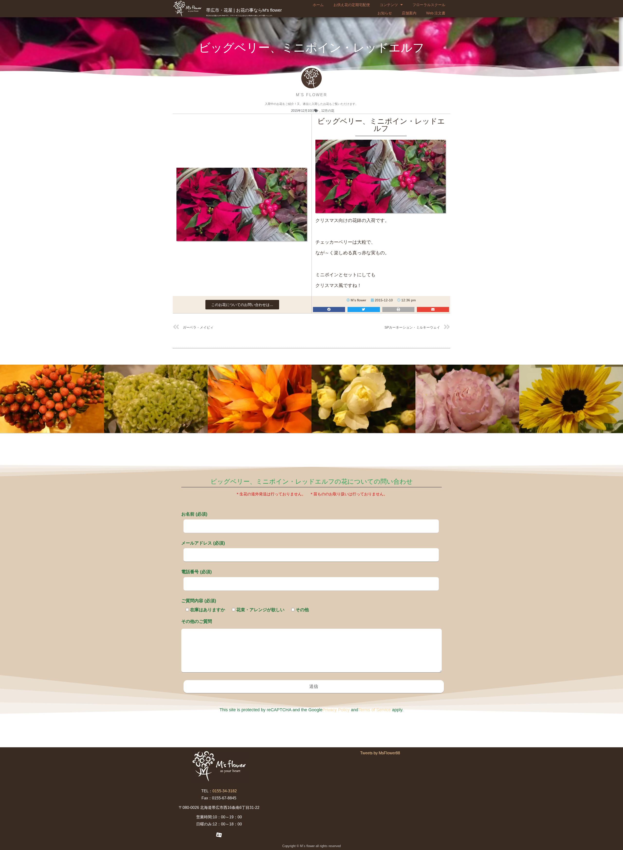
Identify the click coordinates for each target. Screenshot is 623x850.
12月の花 (327, 110)
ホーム (318, 5)
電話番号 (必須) (196, 571)
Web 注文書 (435, 13)
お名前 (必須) (194, 514)
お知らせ (384, 13)
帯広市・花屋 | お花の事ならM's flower (244, 10)
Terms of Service (374, 709)
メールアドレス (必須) (203, 543)
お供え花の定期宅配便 (351, 5)
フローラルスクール (428, 5)
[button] (242, 304)
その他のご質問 (196, 621)
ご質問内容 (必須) (198, 600)
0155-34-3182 (224, 791)
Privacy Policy (336, 709)
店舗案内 (409, 13)
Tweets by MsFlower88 (380, 753)
